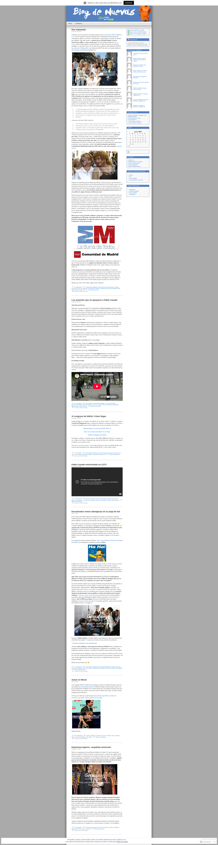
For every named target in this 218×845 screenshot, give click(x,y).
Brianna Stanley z (137, 58)
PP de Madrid (133, 178)
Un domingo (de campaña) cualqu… (139, 60)
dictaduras (102, 288)
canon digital (88, 403)
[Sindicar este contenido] (128, 39)
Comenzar (128, 3)
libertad (109, 500)
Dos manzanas (79, 30)
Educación (85, 668)
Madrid (73, 406)
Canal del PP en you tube (136, 180)
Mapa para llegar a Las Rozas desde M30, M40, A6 (97, 428)
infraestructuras (96, 668)
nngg (73, 289)
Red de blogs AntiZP (134, 163)
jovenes (98, 500)
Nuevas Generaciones (108, 287)
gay (107, 288)
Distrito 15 (131, 160)
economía (107, 403)
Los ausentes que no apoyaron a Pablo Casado (94, 300)
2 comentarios (78, 403)
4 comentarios (78, 827)
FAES (131, 175)
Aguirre (85, 288)
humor (90, 668)
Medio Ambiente (107, 667)
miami (79, 828)
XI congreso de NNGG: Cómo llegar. (89, 416)
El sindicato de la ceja (134, 118)
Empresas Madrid (137, 99)
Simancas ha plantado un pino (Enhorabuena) (85, 643)
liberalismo (116, 404)
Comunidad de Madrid (91, 287)
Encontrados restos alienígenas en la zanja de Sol (96, 511)
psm (109, 668)
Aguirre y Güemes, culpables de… (140, 94)
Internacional (75, 404)
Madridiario (132, 189)
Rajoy (90, 737)
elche (73, 737)
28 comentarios (78, 735)
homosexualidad (113, 288)
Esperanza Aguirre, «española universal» (91, 747)
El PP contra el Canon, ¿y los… (140, 71)
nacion (83, 828)
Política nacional (107, 498)
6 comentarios (78, 287)
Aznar (103, 404)
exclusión (77, 737)
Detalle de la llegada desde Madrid (97, 435)
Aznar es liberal (79, 680)
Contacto (78, 23)
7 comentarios (78, 498)
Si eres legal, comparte (135, 121)
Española (116, 827)
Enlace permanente (93, 289)
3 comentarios (78, 667)
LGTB (118, 133)
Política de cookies (122, 842)
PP (84, 289)
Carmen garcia (137, 82)
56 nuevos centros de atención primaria (88, 595)
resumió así (86, 106)
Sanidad (112, 668)
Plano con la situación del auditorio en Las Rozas (97, 432)
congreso (117, 735)
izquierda (92, 500)
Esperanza (74, 828)
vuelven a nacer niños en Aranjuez (93, 589)
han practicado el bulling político (80, 48)
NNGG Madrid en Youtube (135, 161)
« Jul (129, 145)
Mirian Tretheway (137, 70)
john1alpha (136, 76)
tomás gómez (119, 668)
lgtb (119, 288)
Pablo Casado (78, 289)
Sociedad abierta (133, 164)
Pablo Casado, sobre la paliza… (140, 88)
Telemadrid (132, 194)
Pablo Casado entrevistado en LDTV (89, 464)
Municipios (105, 453)
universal (88, 828)
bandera (111, 827)
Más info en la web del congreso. (80, 445)
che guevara (109, 404)
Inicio (70, 23)
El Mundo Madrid (134, 191)
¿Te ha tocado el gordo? (135, 122)
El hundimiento (132, 119)
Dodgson (135, 105)
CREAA (135, 88)
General (100, 287)
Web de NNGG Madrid (134, 166)
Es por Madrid (133, 192)
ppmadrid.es (134, 39)
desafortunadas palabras (86, 687)
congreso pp (86, 500)
